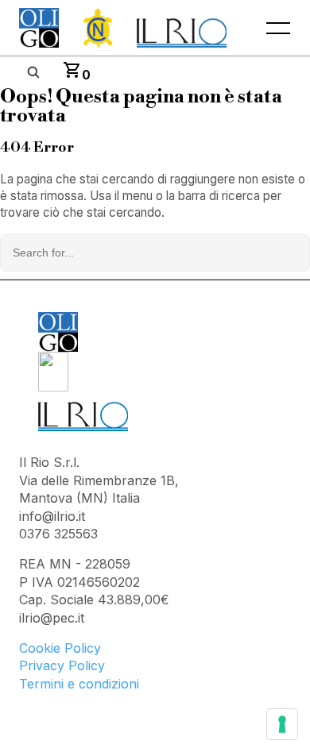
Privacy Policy (62, 665)
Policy (82, 648)
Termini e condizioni (79, 684)
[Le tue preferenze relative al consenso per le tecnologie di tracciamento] (282, 724)
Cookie (41, 648)
